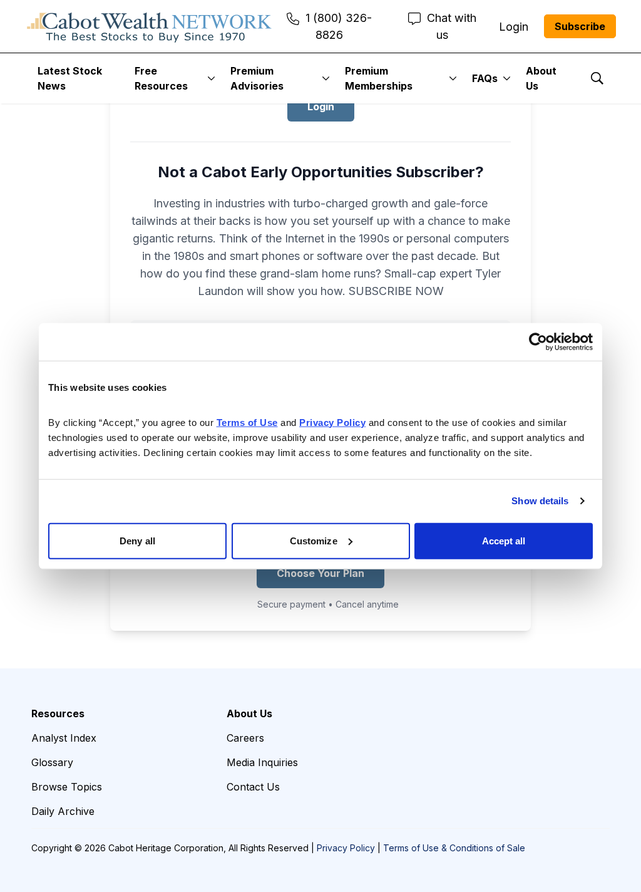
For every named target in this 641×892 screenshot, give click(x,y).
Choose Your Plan (320, 573)
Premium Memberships (379, 78)
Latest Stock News (70, 78)
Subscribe (580, 26)
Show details (539, 500)
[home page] (149, 26)
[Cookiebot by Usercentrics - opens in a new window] (538, 342)
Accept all (504, 540)
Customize (313, 540)
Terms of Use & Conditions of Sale (454, 848)
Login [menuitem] (513, 26)
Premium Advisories (257, 78)
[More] (211, 78)
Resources (58, 713)
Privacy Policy (346, 848)
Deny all (137, 540)
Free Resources (161, 78)
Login (320, 106)
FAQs (485, 78)
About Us (541, 78)
